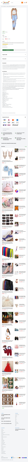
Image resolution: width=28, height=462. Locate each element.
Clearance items (17, 414)
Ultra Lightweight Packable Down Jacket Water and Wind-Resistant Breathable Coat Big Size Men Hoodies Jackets (22, 296)
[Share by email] (6, 47)
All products (4, 6)
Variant (3, 35)
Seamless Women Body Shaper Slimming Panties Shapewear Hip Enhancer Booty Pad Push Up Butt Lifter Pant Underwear (22, 321)
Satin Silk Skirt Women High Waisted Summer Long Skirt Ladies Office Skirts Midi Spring (22, 247)
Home (2, 6)
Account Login (3, 442)
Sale (15, 425)
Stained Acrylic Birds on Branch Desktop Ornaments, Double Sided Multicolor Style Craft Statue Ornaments (7, 325)
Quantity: (3, 41)
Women (16, 416)
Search (2, 429)
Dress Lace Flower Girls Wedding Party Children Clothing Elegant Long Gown (6, 373)
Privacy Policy (3, 452)
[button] (20, 50)
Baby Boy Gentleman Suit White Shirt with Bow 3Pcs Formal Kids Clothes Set (7, 177)
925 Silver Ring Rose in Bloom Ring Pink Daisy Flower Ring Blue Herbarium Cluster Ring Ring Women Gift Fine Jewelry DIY (22, 272)
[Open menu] (1, 2)
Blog (1, 445)
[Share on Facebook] (2, 47)
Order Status (2, 443)
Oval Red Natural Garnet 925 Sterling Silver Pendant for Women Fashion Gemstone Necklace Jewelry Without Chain (22, 403)
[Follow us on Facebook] (1, 457)
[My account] (24, 2)
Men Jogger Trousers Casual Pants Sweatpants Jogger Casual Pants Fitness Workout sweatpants (22, 394)
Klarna (2, 431)
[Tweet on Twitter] (5, 47)
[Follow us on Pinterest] (4, 457)
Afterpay (2, 433)
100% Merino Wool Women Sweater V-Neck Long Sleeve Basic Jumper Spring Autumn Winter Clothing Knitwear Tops (22, 206)
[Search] (22, 2)
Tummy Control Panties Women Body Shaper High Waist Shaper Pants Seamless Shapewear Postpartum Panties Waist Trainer (22, 313)
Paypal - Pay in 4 (3, 432)
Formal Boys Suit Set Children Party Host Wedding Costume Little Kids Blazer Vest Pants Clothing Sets (22, 174)
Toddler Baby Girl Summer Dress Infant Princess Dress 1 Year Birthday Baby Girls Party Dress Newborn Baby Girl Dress (22, 345)
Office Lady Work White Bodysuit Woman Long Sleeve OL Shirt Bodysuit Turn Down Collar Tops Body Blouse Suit (7, 341)
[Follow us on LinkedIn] (7, 457)
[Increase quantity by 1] (9, 41)
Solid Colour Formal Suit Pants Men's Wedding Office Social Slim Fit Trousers (7, 259)
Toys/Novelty (16, 423)
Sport (16, 424)
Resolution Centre (3, 444)
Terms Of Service (3, 451)
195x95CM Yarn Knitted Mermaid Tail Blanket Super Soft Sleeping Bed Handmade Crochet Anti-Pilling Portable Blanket (7, 243)
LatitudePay (2, 440)
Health (16, 415)
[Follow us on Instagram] (3, 457)
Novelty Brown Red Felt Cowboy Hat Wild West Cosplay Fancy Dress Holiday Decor (22, 239)
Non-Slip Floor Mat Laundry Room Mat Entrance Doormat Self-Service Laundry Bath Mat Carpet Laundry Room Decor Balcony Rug (22, 149)
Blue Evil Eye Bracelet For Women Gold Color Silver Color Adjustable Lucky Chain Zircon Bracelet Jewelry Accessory (22, 378)
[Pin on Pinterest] (4, 47)
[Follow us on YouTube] (5, 457)
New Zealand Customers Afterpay (5, 434)
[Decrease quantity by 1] (6, 41)
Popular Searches (3, 446)
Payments (2, 430)
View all (26, 146)
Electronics (16, 422)
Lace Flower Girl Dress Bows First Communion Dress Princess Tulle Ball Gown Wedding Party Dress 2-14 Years (22, 354)
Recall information (3, 453)
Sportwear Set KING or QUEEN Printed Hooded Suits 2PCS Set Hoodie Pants (22, 337)
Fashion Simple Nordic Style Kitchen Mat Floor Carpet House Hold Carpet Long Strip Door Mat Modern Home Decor (22, 198)
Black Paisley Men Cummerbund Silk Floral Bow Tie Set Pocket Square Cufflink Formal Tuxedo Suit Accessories (22, 231)
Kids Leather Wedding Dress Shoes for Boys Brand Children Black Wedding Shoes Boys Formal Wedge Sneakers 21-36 (22, 264)
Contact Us (2, 441)
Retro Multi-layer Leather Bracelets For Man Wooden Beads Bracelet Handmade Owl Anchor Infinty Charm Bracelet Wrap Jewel (7, 226)
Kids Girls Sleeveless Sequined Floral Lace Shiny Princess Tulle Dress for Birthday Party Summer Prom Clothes (22, 215)
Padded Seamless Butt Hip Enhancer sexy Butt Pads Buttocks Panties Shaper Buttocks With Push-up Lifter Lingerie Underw (22, 157)
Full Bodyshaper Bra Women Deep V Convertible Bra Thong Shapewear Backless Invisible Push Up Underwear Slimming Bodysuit (7, 161)
